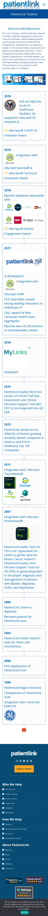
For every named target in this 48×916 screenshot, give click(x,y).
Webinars (9, 864)
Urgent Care (10, 803)
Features (8, 824)
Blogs (7, 854)
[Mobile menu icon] (44, 4)
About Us (8, 850)
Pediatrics (9, 808)
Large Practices (11, 794)
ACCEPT (25, 912)
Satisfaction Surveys (13, 838)
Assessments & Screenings (16, 829)
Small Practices (11, 798)
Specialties (9, 812)
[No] (45, 907)
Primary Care (10, 789)
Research (9, 833)
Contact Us (9, 868)
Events (8, 859)
